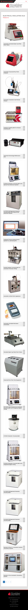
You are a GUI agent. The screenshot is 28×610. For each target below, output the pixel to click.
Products (6, 17)
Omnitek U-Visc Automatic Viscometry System (13, 576)
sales (15, 602)
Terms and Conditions (14, 604)
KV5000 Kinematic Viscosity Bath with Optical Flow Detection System (13, 184)
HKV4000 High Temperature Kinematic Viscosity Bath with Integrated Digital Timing (13, 408)
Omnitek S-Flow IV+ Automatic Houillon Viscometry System (13, 548)
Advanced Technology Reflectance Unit (12, 156)
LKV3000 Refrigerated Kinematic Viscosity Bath (12, 492)
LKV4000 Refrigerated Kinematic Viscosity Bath (12, 520)
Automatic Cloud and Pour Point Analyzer (11, 72)
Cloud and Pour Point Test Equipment (12, 380)
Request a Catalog (8, 1)
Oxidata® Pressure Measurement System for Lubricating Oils (12, 240)
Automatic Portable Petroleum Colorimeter (11, 324)
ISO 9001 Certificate (14, 606)
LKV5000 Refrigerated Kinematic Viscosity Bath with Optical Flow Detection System (12, 212)
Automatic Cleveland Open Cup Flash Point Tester (12, 44)
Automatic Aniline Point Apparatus (12, 296)
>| (10, 582)
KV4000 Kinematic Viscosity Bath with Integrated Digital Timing (13, 464)
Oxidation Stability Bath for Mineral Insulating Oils (12, 128)
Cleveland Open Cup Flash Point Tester (13, 352)
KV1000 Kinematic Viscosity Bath (12, 436)
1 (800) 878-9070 (11, 597)
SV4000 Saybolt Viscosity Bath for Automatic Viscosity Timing (12, 268)
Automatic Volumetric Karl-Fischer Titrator (12, 100)
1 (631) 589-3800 (14, 599)
